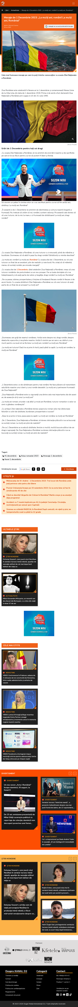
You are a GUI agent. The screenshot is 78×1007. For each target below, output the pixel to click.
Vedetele (39, 975)
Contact (8, 979)
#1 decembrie (10, 456)
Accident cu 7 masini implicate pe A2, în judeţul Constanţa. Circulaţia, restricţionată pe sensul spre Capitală (36, 503)
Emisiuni (39, 979)
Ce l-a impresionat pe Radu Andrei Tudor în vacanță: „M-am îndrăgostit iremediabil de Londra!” (58, 842)
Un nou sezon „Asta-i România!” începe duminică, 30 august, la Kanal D (17, 787)
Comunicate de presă (12, 995)
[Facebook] (57, 995)
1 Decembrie (22, 269)
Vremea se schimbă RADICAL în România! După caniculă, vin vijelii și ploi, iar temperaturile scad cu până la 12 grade (38, 510)
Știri (37, 988)
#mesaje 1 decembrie (52, 456)
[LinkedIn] (67, 995)
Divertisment (8, 773)
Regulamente (10, 992)
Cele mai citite (11, 645)
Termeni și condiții (11, 975)
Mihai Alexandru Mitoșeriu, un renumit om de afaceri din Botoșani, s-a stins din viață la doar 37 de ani (19, 601)
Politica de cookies (12, 985)
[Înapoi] (70, 773)
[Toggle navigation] (73, 3)
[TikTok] (70, 995)
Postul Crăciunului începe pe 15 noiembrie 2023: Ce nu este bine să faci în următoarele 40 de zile (38, 489)
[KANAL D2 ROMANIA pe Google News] (24, 469)
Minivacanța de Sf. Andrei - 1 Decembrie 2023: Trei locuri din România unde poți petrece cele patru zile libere (38, 482)
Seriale (38, 982)
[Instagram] (61, 995)
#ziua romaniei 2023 (29, 456)
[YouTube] (64, 995)
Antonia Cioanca (13, 25)
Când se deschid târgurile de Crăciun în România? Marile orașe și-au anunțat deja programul (39, 496)
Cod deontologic (11, 982)
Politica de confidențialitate (15, 988)
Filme (38, 985)
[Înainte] (74, 773)
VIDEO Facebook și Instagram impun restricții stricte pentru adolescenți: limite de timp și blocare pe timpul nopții (19, 756)
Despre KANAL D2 (16, 971)
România (33, 259)
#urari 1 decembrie (12, 459)
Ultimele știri (11, 529)
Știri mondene (9, 858)
